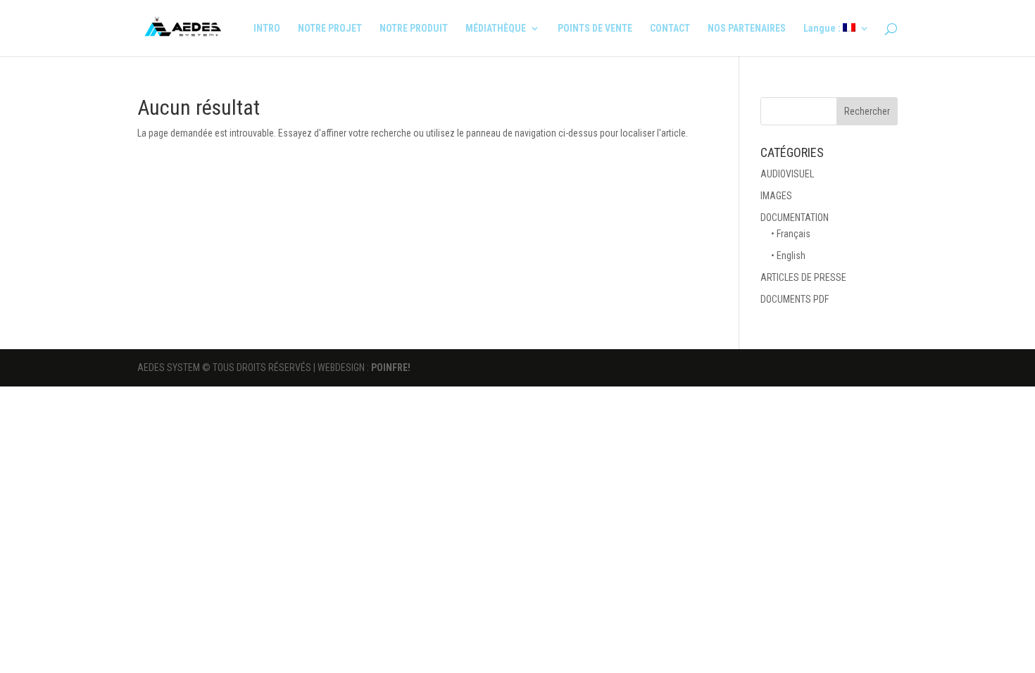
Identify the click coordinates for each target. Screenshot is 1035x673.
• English (788, 255)
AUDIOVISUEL (787, 174)
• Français (790, 233)
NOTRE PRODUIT (414, 28)
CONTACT (670, 28)
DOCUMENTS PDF (794, 299)
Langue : (823, 28)
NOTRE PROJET (330, 28)
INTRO (266, 28)
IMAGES (776, 195)
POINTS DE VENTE (595, 28)
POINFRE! (390, 367)
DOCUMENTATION (794, 217)
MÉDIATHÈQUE (495, 28)
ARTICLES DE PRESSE (803, 277)
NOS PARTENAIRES (747, 28)
